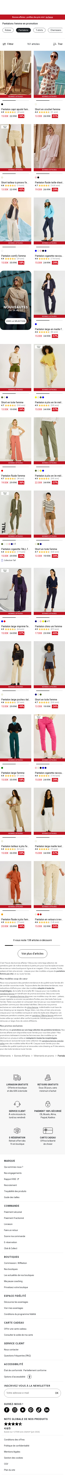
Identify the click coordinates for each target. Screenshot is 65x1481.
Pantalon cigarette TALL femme (18, 549)
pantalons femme (7, 994)
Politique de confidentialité (16, 1445)
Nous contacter (11, 1349)
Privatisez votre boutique (16, 1287)
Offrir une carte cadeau (15, 1329)
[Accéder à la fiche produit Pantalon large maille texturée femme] (49, 811)
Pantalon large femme (12, 772)
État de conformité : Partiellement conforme (25, 1370)
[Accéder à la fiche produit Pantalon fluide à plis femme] (15, 884)
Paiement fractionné (14, 1218)
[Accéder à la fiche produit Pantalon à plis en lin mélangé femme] (49, 367)
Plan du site (9, 1470)
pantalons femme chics (19, 996)
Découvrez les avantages (16, 1302)
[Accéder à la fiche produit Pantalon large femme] (15, 737)
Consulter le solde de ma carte (18, 1335)
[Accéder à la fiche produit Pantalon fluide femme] (15, 440)
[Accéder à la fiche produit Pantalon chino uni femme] (49, 591)
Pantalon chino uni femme (48, 626)
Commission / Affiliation (15, 1263)
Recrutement (10, 1185)
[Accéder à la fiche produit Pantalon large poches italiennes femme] (15, 664)
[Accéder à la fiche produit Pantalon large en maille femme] (49, 294)
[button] (29, 1377)
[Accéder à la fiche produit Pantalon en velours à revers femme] (49, 884)
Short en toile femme (12, 402)
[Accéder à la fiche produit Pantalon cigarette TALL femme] (15, 514)
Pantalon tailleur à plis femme (17, 846)
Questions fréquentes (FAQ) (17, 1355)
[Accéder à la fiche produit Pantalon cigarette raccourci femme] (49, 221)
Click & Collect (10, 1248)
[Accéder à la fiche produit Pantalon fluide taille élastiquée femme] (49, 147)
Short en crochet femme (47, 109)
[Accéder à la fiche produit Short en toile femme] (15, 367)
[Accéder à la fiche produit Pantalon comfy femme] (15, 221)
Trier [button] (60, 44)
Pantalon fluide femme (13, 475)
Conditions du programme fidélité (20, 1314)
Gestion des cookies (13, 1458)
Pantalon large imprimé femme (17, 626)
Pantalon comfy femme (13, 255)
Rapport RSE (10, 1179)
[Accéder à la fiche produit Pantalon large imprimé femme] (15, 591)
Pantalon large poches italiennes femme (22, 699)
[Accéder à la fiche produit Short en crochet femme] (49, 74)
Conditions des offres (14, 1439)
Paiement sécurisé (13, 1212)
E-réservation (10, 1242)
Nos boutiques (11, 1269)
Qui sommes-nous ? (13, 1167)
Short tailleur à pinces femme (16, 182)
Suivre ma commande (14, 1236)
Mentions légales (12, 1452)
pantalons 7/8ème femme (43, 1015)
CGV (6, 1464)
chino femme (32, 1007)
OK (56, 1393)
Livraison (8, 1224)
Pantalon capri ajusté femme (16, 109)
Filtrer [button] (10, 44)
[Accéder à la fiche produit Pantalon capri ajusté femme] (15, 74)
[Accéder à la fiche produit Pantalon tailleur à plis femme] (15, 811)
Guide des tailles (12, 1197)
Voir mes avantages (13, 1308)
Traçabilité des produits (15, 1191)
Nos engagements (13, 1173)
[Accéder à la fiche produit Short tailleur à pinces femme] (15, 147)
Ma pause (13, 1281)
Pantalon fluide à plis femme (16, 919)
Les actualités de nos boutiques (19, 1275)
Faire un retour (11, 1230)
